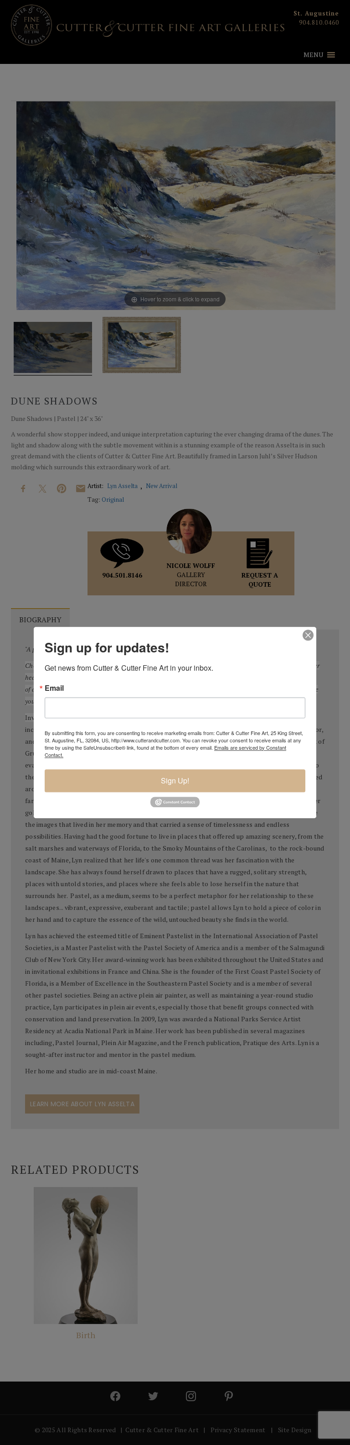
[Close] (308, 635)
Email (54, 688)
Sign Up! (175, 780)
